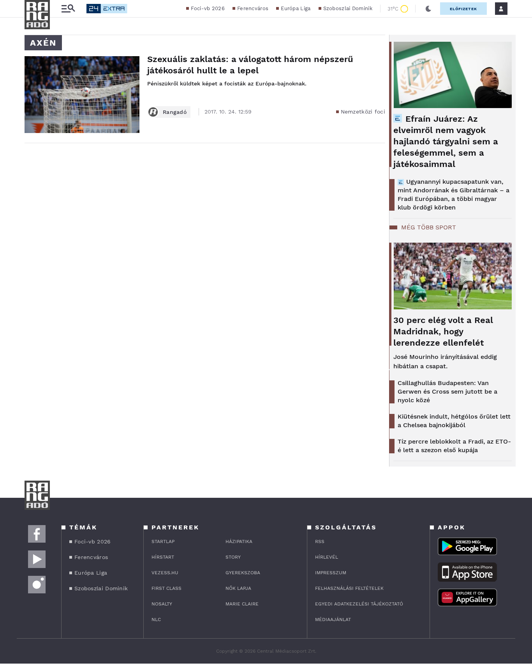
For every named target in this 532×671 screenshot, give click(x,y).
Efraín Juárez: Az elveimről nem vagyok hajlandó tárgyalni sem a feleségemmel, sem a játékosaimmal (445, 141)
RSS (319, 541)
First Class (166, 588)
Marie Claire (242, 604)
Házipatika (238, 541)
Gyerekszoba (242, 572)
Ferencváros (252, 8)
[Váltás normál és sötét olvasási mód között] (428, 8)
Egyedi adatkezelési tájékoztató (359, 604)
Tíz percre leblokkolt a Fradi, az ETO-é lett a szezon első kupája (454, 446)
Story (233, 557)
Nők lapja (238, 588)
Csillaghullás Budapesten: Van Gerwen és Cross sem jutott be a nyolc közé (447, 391)
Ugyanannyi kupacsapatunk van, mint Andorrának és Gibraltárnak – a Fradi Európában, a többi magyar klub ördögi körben (453, 194)
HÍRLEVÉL (326, 557)
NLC (156, 619)
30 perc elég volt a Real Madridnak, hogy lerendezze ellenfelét (443, 331)
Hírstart (162, 557)
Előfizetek (463, 9)
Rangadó (175, 112)
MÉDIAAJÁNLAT (333, 619)
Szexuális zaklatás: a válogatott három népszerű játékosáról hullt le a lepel (250, 64)
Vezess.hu (164, 572)
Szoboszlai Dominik (347, 8)
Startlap (162, 541)
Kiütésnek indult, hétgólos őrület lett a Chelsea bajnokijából (454, 421)
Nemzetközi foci (363, 111)
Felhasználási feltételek (349, 588)
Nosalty (161, 604)
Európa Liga (295, 8)
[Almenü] (68, 9)
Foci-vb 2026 (208, 8)
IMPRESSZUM (330, 572)
